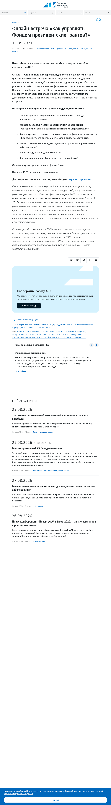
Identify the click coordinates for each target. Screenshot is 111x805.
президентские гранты (63, 325)
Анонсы (15, 22)
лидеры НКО (22, 325)
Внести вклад (29, 305)
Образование (39, 541)
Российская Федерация (27, 320)
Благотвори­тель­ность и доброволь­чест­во (54, 49)
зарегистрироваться (80, 179)
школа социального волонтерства (36, 327)
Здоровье (39, 506)
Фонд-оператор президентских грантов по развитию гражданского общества (51, 331)
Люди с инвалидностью (43, 432)
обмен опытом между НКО (40, 325)
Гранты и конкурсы (81, 49)
